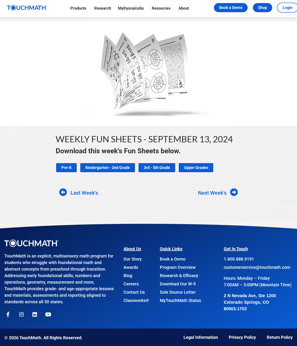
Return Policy (280, 337)
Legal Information (201, 337)
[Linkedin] (34, 314)
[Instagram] (21, 314)
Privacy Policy (242, 337)
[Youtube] (48, 314)
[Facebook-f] (8, 314)
